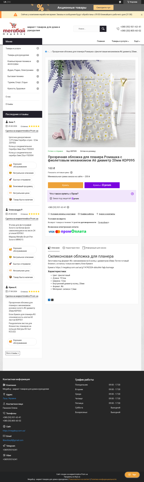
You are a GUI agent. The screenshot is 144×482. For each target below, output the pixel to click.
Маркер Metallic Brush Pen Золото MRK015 (21, 238)
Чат (134, 475)
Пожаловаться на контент (79, 479)
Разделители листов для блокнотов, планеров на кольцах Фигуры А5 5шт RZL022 (20, 327)
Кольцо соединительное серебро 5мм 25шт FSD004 (21, 154)
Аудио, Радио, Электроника (20, 70)
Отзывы (9, 104)
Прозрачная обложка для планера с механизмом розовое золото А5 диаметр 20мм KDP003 (22, 306)
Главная (101, 41)
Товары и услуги (119, 41)
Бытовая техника (15, 76)
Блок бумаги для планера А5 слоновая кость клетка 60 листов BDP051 (22, 317)
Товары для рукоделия (18, 55)
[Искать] (103, 29)
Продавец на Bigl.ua (72, 477)
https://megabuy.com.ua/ (14, 431)
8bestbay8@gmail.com (13, 440)
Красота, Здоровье (16, 88)
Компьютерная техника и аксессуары (19, 62)
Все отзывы (11, 353)
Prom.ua (84, 474)
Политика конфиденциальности (103, 479)
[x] (52, 300)
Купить (65, 185)
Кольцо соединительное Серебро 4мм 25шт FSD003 (21, 147)
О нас (8, 97)
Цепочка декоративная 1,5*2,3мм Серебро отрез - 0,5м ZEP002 (23, 140)
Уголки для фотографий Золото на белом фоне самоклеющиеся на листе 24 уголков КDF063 (22, 229)
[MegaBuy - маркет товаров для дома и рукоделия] (14, 28)
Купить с (97, 185)
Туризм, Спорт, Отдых (18, 82)
